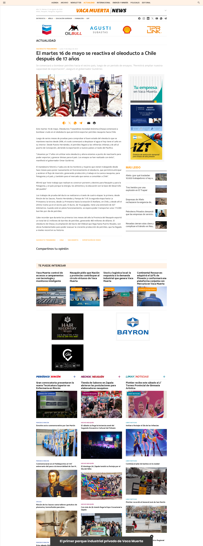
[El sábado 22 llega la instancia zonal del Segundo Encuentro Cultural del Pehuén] (101, 432)
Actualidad (76, 289)
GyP (87, 18)
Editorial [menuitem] (146, 2)
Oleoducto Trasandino (46, 49)
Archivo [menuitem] (64, 2)
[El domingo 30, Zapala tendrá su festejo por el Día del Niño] (101, 473)
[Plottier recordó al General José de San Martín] (146, 506)
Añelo (50, 18)
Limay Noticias (134, 394)
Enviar (88, 123)
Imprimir (94, 123)
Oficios (39, 501)
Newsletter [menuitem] (76, 2)
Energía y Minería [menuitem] (120, 2)
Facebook (139, 19)
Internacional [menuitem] (103, 2)
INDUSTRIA (109, 289)
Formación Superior (46, 394)
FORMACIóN (79, 18)
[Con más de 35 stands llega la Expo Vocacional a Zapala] (101, 514)
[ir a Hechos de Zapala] (92, 376)
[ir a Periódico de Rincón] (48, 376)
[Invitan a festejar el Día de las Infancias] (146, 430)
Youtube (156, 19)
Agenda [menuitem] (54, 2)
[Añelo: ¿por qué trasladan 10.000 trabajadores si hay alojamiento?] (161, 174)
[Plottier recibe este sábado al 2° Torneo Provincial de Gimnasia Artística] (146, 391)
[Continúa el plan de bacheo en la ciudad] (146, 468)
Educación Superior (64, 18)
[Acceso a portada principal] (19, 2)
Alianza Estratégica (147, 289)
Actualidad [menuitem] (89, 2)
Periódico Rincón (42, 422)
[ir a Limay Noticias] (137, 376)
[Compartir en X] (69, 123)
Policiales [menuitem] (135, 2)
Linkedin (148, 19)
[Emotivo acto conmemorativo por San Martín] (56, 430)
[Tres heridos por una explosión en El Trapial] (161, 186)
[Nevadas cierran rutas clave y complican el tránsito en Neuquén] (161, 222)
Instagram (143, 19)
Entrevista (40, 18)
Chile (62, 240)
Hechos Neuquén (90, 394)
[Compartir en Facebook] (64, 123)
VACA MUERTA (73, 240)
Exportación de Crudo (91, 240)
